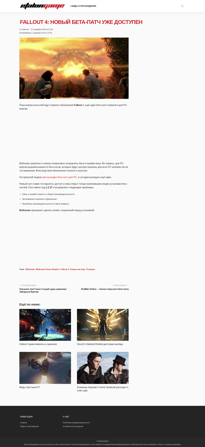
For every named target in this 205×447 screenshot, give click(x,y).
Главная (23, 423)
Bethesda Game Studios (47, 269)
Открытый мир (77, 269)
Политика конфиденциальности (76, 423)
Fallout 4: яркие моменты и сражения (38, 344)
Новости (25, 29)
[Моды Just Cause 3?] (45, 368)
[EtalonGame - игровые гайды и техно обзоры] (42, 6)
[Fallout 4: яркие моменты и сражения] (45, 325)
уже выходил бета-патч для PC (59, 177)
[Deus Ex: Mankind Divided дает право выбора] (103, 325)
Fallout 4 (64, 269)
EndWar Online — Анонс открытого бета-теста (105, 289)
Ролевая (90, 269)
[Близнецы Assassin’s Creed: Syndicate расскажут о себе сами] (103, 368)
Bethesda (30, 269)
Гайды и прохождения (83, 6)
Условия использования (73, 426)
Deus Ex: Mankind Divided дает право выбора (100, 344)
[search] (182, 6)
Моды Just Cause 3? (29, 387)
